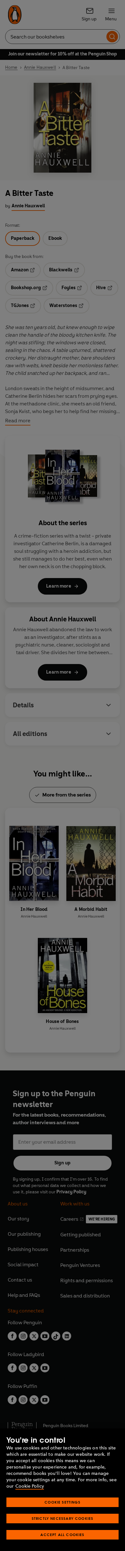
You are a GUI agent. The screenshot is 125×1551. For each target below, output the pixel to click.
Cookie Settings (62, 1502)
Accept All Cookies (62, 1534)
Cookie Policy (29, 1486)
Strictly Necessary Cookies (63, 1518)
